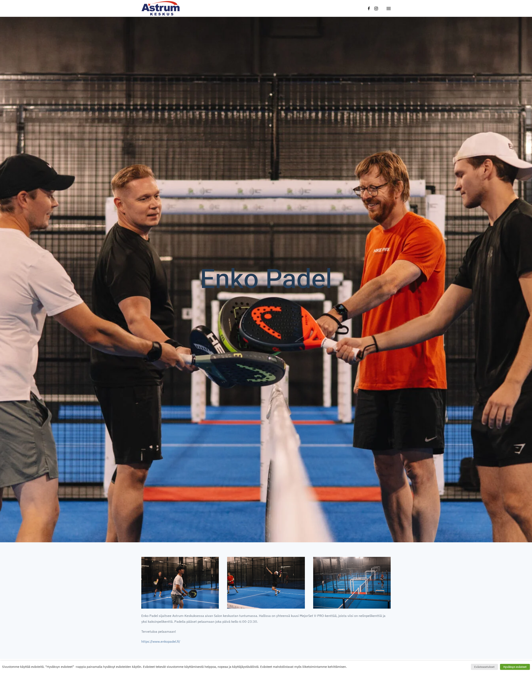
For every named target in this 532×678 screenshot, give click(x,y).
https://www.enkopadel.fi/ (160, 641)
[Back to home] (161, 8)
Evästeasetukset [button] (484, 667)
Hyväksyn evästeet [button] (515, 667)
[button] (389, 8)
